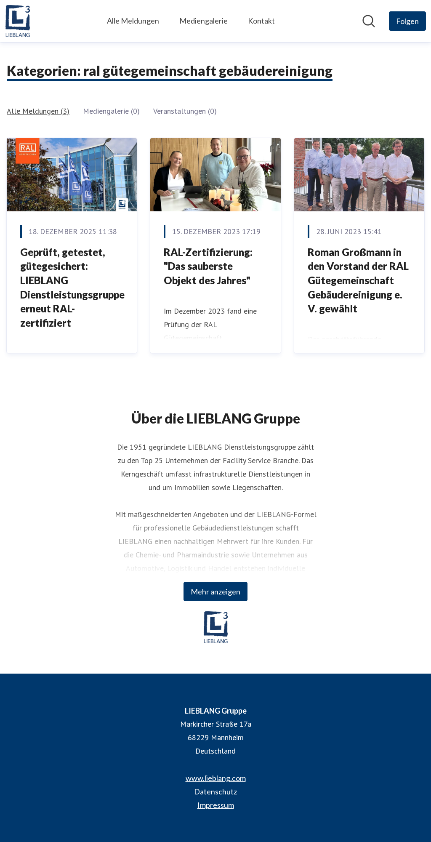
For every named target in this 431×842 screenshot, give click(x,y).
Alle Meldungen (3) (38, 111)
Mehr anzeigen (215, 591)
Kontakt (261, 20)
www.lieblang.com (216, 778)
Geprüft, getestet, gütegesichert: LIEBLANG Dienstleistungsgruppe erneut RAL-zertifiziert (72, 287)
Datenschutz (215, 791)
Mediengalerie (203, 20)
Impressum (215, 805)
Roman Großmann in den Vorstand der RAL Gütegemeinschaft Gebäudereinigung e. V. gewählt (358, 280)
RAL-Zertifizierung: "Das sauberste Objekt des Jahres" (208, 266)
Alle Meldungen (133, 20)
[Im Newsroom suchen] (368, 21)
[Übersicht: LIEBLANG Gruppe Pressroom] (17, 21)
